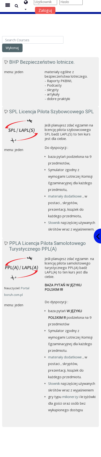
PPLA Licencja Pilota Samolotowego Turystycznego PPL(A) (47, 246)
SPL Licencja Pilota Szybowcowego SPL (51, 111)
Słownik (54, 222)
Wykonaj (12, 48)
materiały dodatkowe (65, 196)
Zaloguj (45, 10)
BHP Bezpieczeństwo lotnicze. (41, 62)
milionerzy (70, 396)
